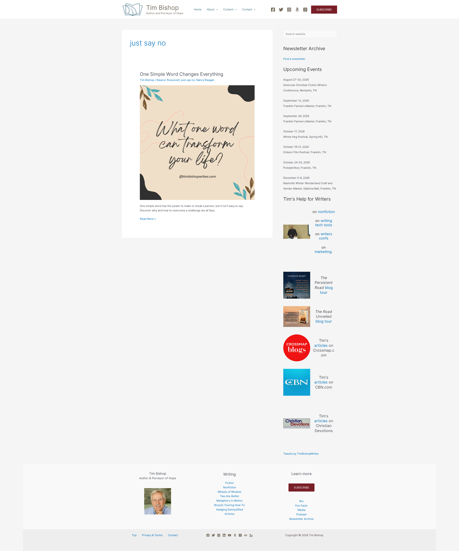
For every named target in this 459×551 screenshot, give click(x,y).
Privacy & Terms (152, 535)
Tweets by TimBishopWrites (301, 453)
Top (134, 535)
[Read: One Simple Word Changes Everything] (197, 142)
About (210, 9)
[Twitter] (281, 9)
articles (321, 345)
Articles (230, 514)
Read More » (148, 219)
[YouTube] (229, 535)
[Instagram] (289, 9)
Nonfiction (229, 487)
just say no (188, 80)
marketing (323, 252)
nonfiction (326, 212)
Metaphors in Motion (229, 500)
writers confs (325, 236)
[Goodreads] (305, 9)
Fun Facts (301, 505)
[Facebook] (273, 9)
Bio (301, 501)
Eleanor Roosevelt (168, 80)
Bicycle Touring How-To (229, 505)
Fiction (229, 483)
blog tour (324, 321)
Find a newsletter (294, 59)
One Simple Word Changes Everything (181, 74)
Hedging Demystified (229, 509)
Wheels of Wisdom (229, 491)
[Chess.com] (251, 535)
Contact (247, 9)
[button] (216, 9)
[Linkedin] (224, 535)
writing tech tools (323, 223)
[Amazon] (297, 9)
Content (228, 9)
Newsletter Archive (301, 519)
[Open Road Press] (245, 535)
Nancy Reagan (205, 80)
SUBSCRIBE (301, 487)
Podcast (301, 514)
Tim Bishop (162, 7)
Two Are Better (229, 496)
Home (198, 9)
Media (301, 510)
